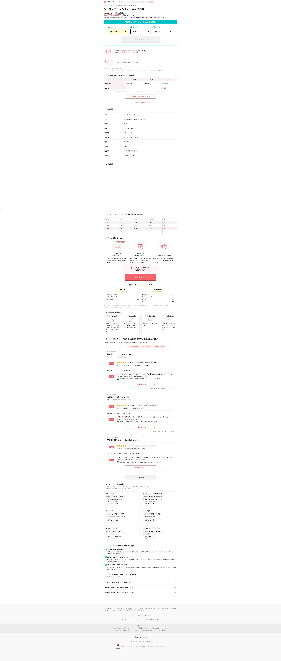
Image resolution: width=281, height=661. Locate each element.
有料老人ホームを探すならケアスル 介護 (126, 630)
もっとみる (140, 477)
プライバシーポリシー (127, 619)
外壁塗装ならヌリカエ (143, 628)
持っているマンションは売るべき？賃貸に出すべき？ (118, 582)
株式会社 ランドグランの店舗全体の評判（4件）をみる (161, 388)
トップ (133, 615)
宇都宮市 (120, 5)
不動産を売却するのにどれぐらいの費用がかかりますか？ (119, 592)
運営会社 (140, 615)
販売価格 (134, 346)
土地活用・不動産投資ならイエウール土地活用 (152, 630)
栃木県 (115, 5)
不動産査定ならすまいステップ (160, 628)
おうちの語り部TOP (108, 5)
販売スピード (159, 346)
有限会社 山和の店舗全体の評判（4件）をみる (163, 431)
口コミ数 (122, 346)
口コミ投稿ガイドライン (152, 619)
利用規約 (147, 615)
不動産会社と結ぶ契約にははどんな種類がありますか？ (118, 587)
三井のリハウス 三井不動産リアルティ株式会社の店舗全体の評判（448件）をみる (156, 472)
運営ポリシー (139, 619)
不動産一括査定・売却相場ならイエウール (123, 628)
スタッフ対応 (146, 346)
